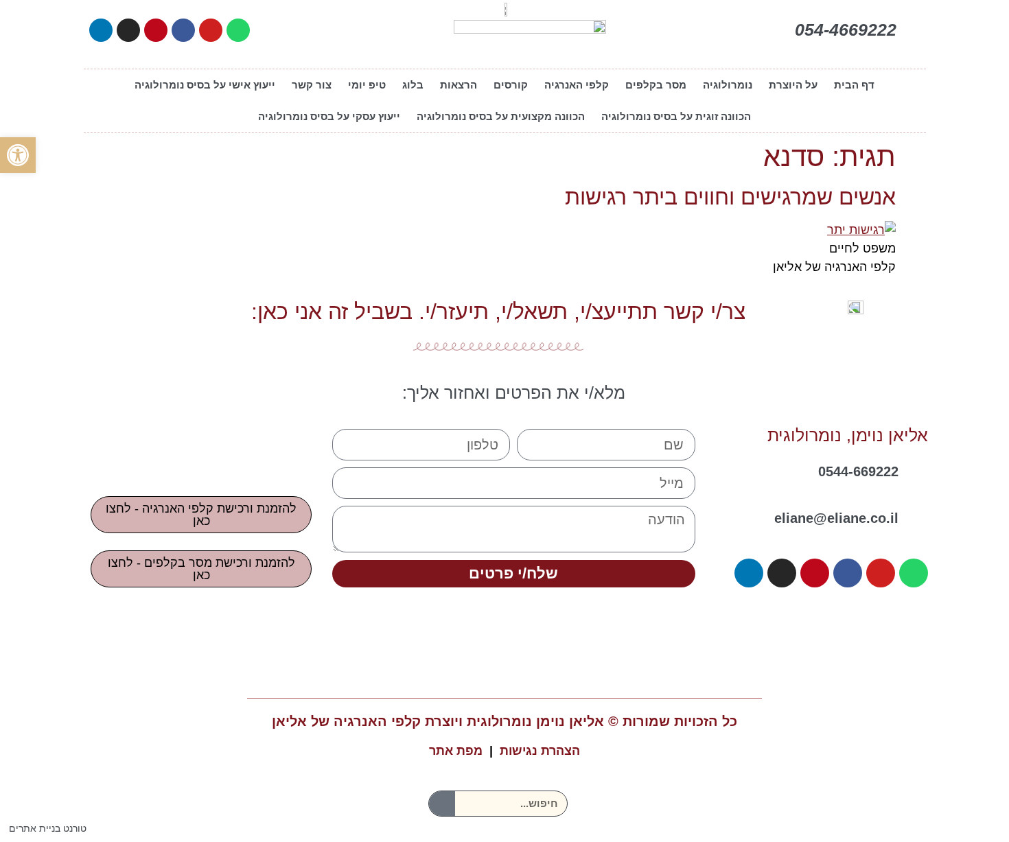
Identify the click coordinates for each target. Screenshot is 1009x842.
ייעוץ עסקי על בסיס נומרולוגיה (329, 116)
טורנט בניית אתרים (47, 828)
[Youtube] (210, 30)
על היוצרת (793, 85)
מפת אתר (456, 751)
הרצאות (458, 85)
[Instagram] (128, 30)
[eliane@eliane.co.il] (918, 514)
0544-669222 (858, 471)
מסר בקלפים (655, 85)
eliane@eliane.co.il (836, 518)
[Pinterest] (155, 30)
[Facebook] (183, 30)
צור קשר (312, 85)
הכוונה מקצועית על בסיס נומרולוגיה (501, 116)
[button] (18, 155)
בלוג (413, 85)
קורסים (511, 85)
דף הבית (854, 85)
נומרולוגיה (727, 85)
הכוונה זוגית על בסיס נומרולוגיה (676, 116)
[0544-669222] (918, 467)
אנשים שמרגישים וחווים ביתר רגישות (730, 197)
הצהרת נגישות (540, 751)
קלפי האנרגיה (576, 85)
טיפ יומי (367, 85)
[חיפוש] (442, 803)
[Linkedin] (101, 30)
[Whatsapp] (238, 30)
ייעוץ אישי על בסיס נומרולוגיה (205, 85)
